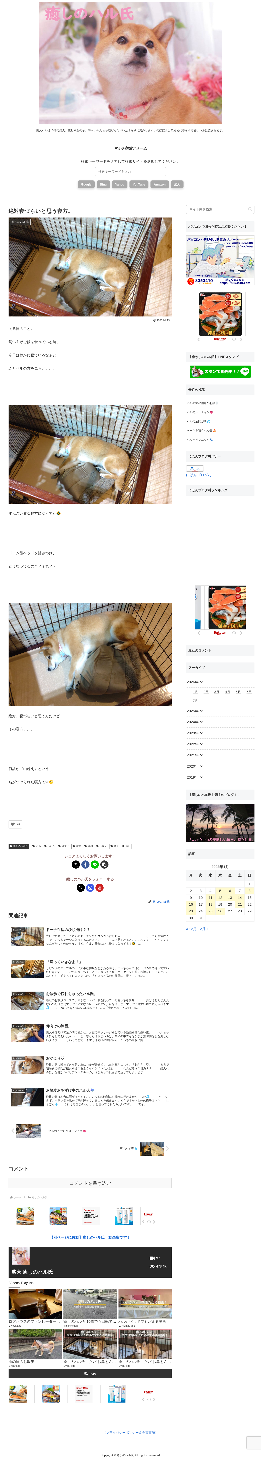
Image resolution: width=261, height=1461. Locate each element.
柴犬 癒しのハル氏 (32, 1272)
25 (210, 911)
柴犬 (116, 846)
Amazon (160, 184)
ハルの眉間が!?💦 (198, 421)
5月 (238, 692)
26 (220, 911)
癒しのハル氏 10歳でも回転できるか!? (95, 1321)
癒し (128, 846)
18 (210, 904)
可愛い (65, 846)
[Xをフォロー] (81, 888)
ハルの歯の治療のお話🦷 (203, 403)
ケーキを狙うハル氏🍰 (201, 430)
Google (86, 184)
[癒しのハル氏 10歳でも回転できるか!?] (90, 1304)
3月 (216, 692)
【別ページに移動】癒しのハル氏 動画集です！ (90, 1237)
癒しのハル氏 (20, 846)
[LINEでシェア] (95, 864)
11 (210, 898)
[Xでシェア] (76, 864)
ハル (38, 846)
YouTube (139, 184)
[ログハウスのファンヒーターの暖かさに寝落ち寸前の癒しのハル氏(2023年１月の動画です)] (35, 1304)
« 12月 (191, 929)
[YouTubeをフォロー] (99, 888)
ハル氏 (51, 846)
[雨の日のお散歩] (35, 1344)
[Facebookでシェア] (85, 864)
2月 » (204, 929)
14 (240, 898)
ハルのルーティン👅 (200, 412)
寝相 (90, 846)
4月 (227, 692)
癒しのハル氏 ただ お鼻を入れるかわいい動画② (104, 1361)
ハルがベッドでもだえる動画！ (144, 1321)
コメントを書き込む (90, 1183)
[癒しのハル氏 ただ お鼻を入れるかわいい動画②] (90, 1344)
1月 (195, 692)
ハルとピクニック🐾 (200, 439)
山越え (103, 846)
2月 (206, 692)
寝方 (78, 846)
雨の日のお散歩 (21, 1361)
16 (191, 904)
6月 (249, 692)
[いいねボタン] (13, 824)
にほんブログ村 (199, 475)
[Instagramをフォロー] (90, 888)
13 (230, 898)
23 (191, 911)
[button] (104, 864)
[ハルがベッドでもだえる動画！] (145, 1304)
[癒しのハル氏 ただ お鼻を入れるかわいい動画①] (145, 1344)
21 (240, 904)
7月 (195, 701)
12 (220, 898)
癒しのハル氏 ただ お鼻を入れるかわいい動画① (159, 1361)
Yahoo (119, 184)
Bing (103, 184)
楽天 (177, 184)
